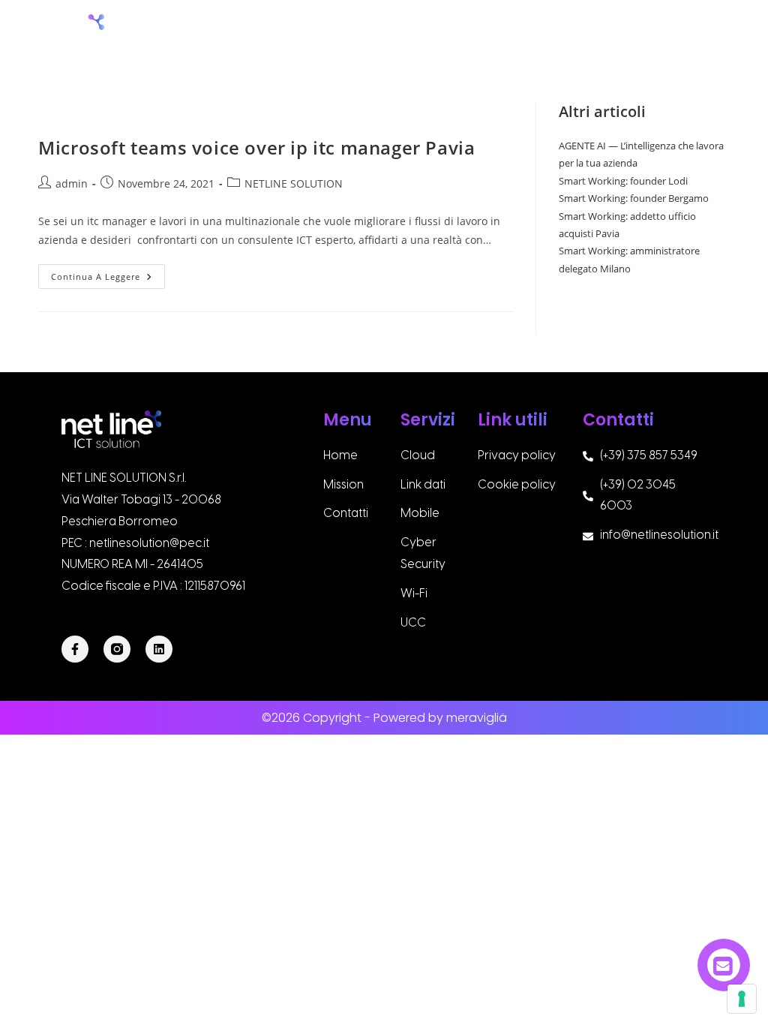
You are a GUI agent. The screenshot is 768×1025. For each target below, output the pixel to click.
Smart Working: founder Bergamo (634, 198)
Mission (434, 32)
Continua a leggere (108, 273)
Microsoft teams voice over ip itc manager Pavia (256, 147)
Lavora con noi (612, 32)
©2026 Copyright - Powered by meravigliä (384, 717)
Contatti (718, 32)
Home (364, 32)
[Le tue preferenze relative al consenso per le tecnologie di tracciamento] (742, 998)
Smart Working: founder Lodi (623, 181)
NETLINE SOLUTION (293, 183)
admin (72, 183)
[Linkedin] (159, 649)
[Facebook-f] (75, 649)
